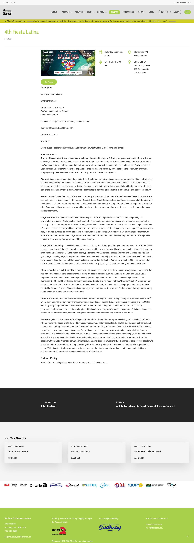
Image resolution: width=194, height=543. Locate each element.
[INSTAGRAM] (11, 2)
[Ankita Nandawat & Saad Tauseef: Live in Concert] (145, 405)
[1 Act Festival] (48, 405)
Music (9, 39)
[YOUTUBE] (7, 2)
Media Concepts (160, 518)
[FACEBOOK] (3, 2)
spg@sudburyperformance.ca (17, 537)
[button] (187, 12)
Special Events (18, 446)
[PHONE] (15, 2)
